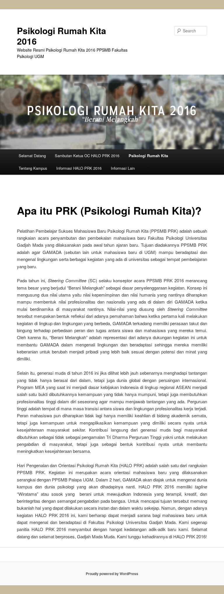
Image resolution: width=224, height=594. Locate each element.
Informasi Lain (123, 168)
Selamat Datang (32, 155)
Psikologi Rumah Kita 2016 (61, 35)
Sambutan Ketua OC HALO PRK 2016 (87, 155)
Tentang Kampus (33, 168)
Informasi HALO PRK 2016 (79, 168)
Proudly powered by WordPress (112, 573)
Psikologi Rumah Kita (148, 155)
